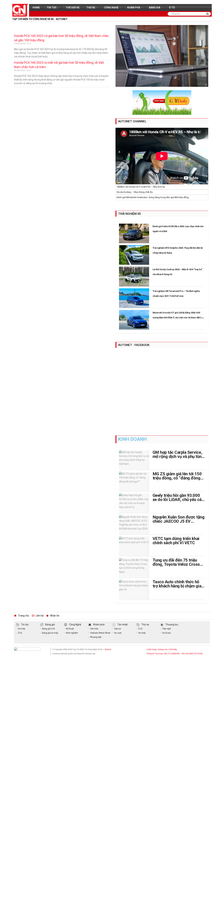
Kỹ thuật (70, 628)
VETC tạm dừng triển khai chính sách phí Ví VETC (176, 540)
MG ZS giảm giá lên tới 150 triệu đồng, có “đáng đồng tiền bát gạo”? (177, 478)
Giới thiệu (173, 649)
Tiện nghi (166, 628)
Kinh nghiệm (72, 633)
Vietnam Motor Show (100, 633)
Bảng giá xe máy (50, 633)
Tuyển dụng (151, 649)
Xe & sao (166, 633)
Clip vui (117, 628)
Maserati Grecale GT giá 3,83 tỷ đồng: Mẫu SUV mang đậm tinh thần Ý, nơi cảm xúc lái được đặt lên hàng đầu (178, 317)
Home (36, 7)
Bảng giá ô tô (48, 628)
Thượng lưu (171, 624)
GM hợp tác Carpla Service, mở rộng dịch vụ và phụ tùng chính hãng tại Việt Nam (178, 456)
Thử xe (90, 7)
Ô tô (172, 7)
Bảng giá (154, 7)
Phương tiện (96, 637)
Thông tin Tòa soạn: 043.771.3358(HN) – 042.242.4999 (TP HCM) (174, 654)
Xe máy (21, 628)
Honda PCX (22, 25)
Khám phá (133, 7)
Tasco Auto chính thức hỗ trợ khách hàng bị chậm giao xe (178, 586)
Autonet (108, 649)
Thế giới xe (72, 7)
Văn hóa (94, 628)
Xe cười (117, 633)
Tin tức (52, 7)
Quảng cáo (162, 649)
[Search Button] (208, 14)
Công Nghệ (111, 7)
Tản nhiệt (122, 624)
